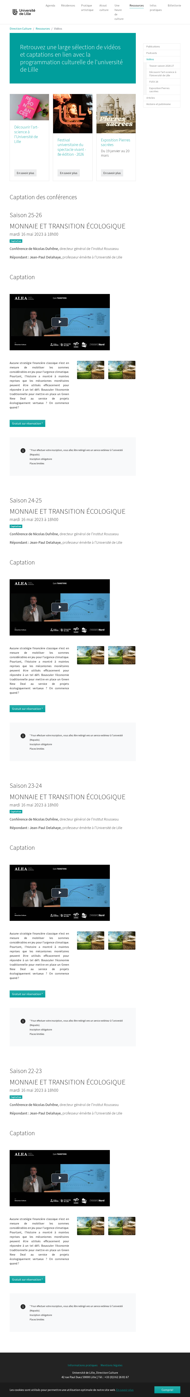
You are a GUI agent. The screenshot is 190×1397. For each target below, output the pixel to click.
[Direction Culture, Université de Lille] (24, 12)
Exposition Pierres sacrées (115, 142)
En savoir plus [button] (125, 1390)
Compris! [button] (167, 1390)
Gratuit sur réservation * (27, 423)
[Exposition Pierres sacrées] (116, 113)
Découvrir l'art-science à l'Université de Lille (26, 134)
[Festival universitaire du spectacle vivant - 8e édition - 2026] (72, 113)
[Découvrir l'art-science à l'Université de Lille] (29, 107)
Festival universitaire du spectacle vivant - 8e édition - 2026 (72, 147)
